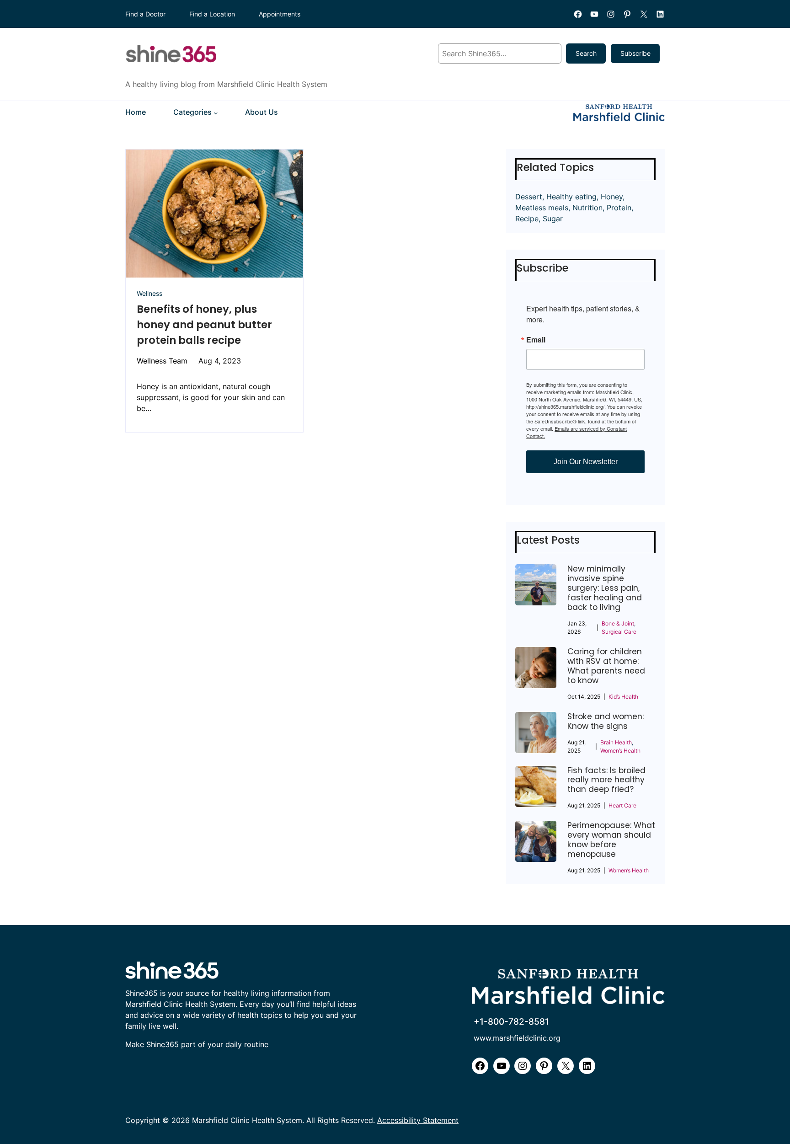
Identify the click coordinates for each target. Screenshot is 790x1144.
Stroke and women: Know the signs (605, 721)
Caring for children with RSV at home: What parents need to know (606, 666)
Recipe (527, 218)
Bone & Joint (618, 623)
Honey (612, 196)
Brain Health (616, 742)
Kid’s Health (623, 696)
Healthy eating (571, 196)
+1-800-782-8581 (511, 1021)
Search (586, 53)
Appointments (279, 14)
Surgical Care (619, 631)
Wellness (149, 293)
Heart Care (622, 805)
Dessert (528, 196)
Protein (619, 207)
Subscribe (635, 53)
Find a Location (212, 14)
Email (535, 339)
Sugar (553, 218)
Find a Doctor (145, 14)
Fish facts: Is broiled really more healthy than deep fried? (606, 780)
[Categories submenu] (216, 113)
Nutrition (587, 207)
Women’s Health (620, 750)
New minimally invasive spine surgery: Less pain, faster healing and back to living (604, 588)
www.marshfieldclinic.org (517, 1038)
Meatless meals (541, 207)
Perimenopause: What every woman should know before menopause (611, 840)
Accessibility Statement (418, 1120)
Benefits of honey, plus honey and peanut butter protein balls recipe (204, 324)
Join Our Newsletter (586, 461)
